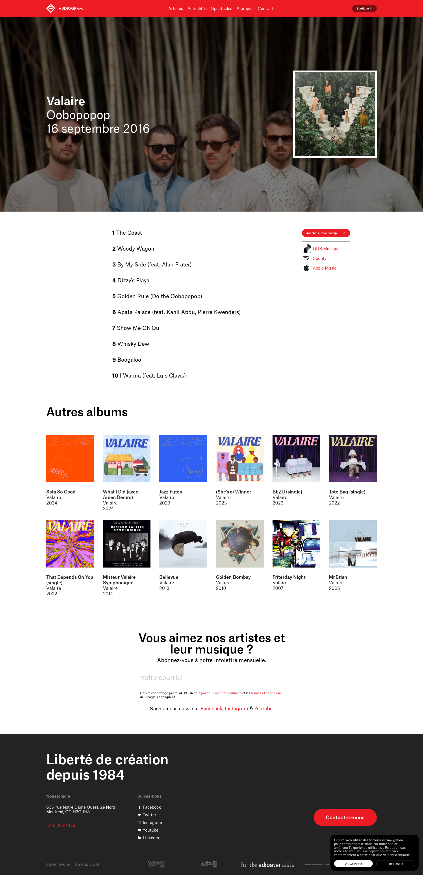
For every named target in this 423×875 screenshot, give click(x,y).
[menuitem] (64, 8)
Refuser (396, 864)
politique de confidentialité (221, 693)
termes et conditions (266, 693)
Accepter (353, 864)
